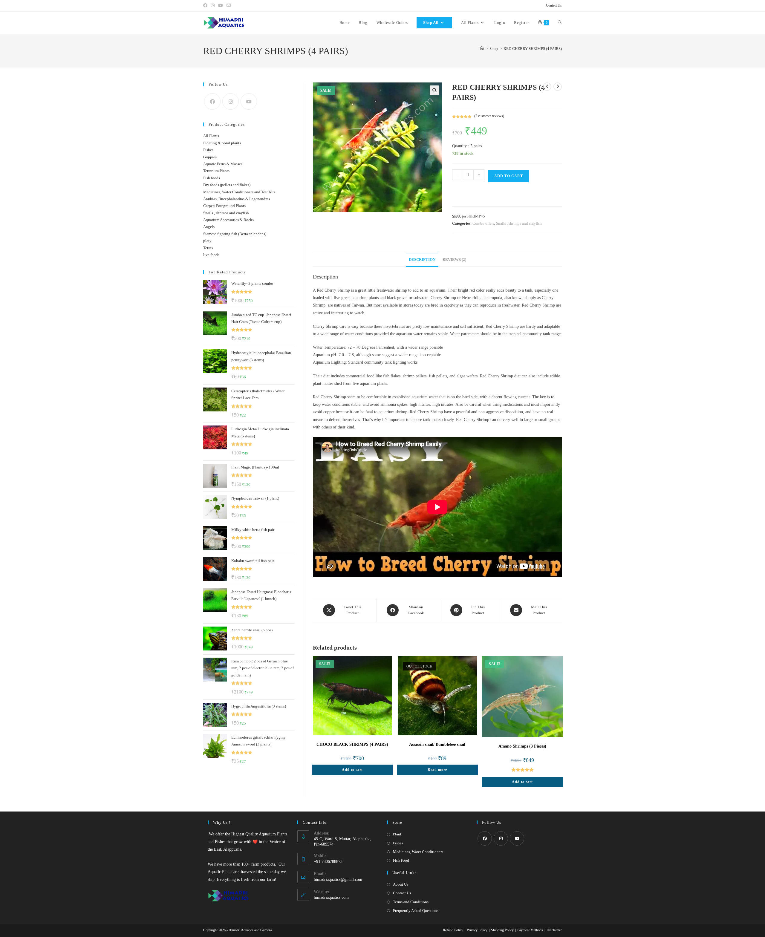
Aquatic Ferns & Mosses (222, 164)
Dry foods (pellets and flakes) (226, 185)
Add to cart (508, 176)
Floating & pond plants (222, 143)
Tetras (208, 248)
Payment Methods (530, 930)
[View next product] (557, 86)
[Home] (482, 48)
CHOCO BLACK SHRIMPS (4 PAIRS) (352, 744)
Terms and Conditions (411, 902)
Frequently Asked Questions (415, 910)
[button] (434, 90)
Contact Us (554, 5)
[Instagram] (230, 101)
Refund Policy (453, 930)
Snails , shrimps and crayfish (519, 223)
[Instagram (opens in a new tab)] (212, 6)
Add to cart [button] (352, 770)
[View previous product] (547, 86)
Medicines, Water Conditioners (418, 851)
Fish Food (401, 860)
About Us (400, 884)
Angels (209, 226)
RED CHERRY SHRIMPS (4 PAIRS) (533, 48)
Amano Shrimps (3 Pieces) (522, 746)
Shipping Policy (502, 930)
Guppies (210, 157)
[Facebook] (212, 101)
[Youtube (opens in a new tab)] (220, 6)
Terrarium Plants (216, 171)
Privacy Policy (477, 930)
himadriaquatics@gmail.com (338, 879)
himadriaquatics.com (331, 897)
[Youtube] (249, 101)
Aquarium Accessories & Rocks (228, 220)
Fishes (208, 150)
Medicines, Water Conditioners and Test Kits (239, 192)
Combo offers (483, 223)
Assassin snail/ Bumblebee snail (437, 744)
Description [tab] (422, 260)
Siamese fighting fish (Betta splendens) (234, 234)
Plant (397, 834)
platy (207, 240)
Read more (437, 770)
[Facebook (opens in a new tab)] (206, 6)
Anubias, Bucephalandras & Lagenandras (236, 199)
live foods (211, 254)
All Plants (211, 136)
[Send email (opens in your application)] (228, 6)
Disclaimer (554, 930)
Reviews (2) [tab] (454, 260)
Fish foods (211, 178)
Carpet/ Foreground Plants (224, 205)
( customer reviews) (489, 116)
